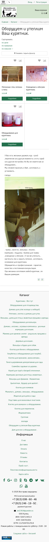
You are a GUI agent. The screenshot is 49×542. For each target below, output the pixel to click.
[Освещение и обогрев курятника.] (36, 73)
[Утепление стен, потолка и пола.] (12, 73)
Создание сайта (19, 534)
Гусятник (24, 417)
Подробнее (12, 98)
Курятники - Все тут (24, 301)
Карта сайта (23, 474)
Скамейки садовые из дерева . (24, 366)
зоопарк (24, 421)
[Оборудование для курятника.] (12, 119)
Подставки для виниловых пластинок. (24, 400)
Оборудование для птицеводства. (24, 305)
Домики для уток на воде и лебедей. (24, 309)
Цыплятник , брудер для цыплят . (24, 383)
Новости (23, 453)
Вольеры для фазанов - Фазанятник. (24, 379)
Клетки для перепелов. (24, 409)
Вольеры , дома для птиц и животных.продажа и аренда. (24, 318)
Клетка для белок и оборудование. (24, 349)
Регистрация (41, 2)
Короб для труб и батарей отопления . (25, 371)
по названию (7, 46)
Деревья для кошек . (24, 341)
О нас (23, 440)
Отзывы (23, 457)
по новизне (6, 49)
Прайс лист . (24, 466)
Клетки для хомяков (24, 388)
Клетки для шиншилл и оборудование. (24, 404)
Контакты (24, 461)
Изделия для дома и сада (24, 396)
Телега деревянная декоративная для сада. (24, 362)
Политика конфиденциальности (23, 470)
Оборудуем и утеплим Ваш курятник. (24, 425)
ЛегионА (32, 534)
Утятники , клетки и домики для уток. (24, 314)
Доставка (24, 445)
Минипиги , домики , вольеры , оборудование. (24, 392)
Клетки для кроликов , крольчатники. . (24, 358)
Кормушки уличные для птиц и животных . (24, 375)
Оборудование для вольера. (24, 322)
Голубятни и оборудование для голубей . (24, 354)
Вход (30, 2)
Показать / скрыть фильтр (25, 53)
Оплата (24, 449)
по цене (5, 43)
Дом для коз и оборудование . (24, 430)
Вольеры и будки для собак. (24, 345)
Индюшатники (25, 413)
